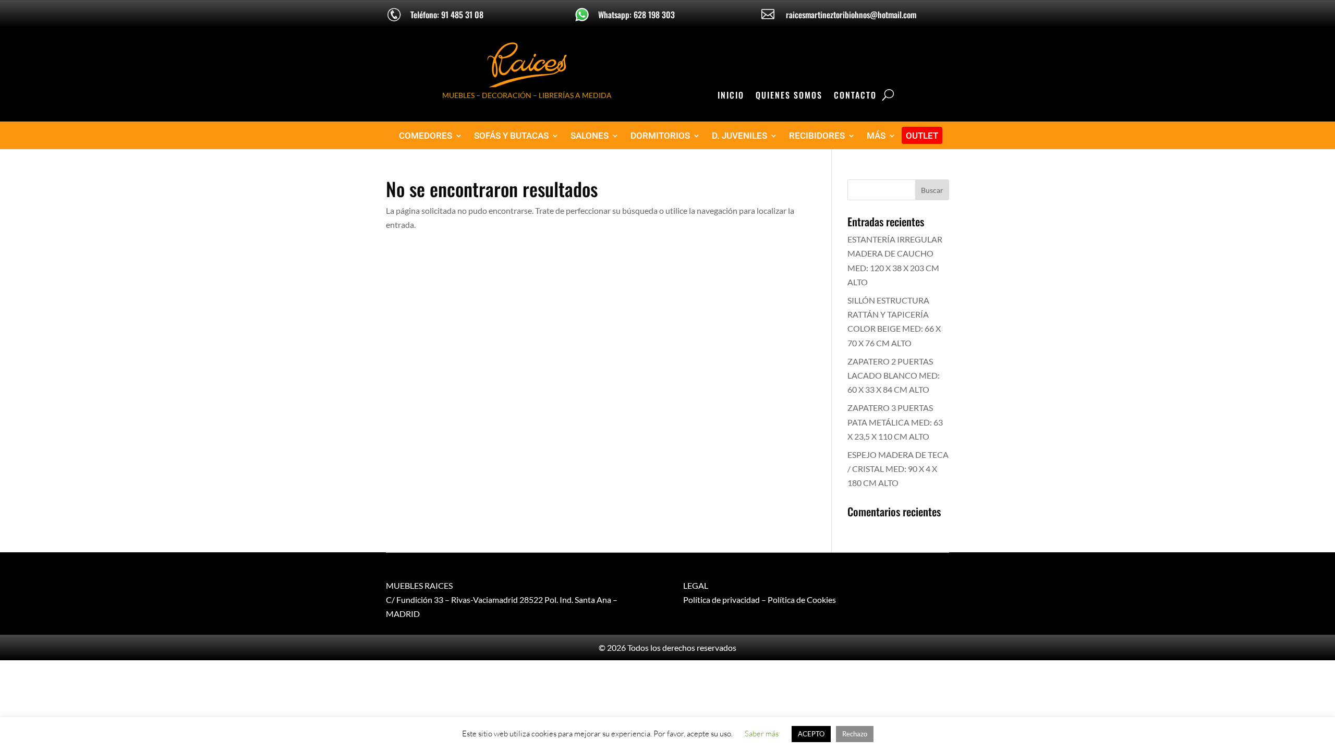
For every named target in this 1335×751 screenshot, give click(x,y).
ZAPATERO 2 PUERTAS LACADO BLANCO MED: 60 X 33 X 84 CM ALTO (893, 375)
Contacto (855, 96)
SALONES (590, 136)
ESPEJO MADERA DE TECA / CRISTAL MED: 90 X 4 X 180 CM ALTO (898, 469)
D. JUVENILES (739, 136)
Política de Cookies (802, 599)
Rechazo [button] (854, 734)
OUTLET (922, 136)
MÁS (876, 136)
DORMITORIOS (660, 136)
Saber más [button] (762, 733)
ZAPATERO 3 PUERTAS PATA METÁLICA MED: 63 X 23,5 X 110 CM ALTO (895, 422)
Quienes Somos (789, 96)
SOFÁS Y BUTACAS (511, 136)
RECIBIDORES (817, 136)
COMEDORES (425, 136)
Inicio (731, 96)
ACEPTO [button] (811, 734)
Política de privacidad (721, 599)
